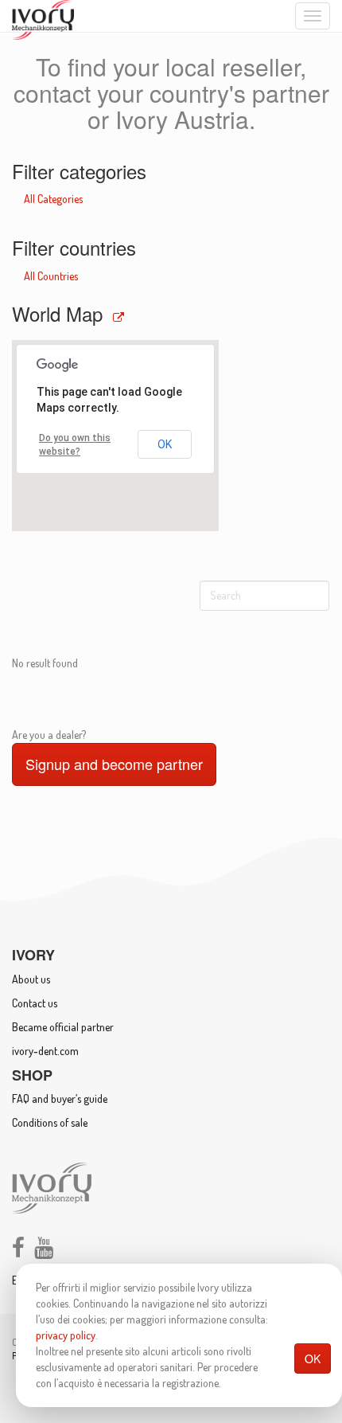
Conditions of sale (49, 1122)
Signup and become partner (114, 763)
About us (31, 979)
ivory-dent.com (45, 1050)
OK (313, 1358)
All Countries (51, 276)
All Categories (53, 198)
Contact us (34, 1003)
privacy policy (65, 1335)
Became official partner (63, 1027)
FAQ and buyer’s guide (59, 1098)
